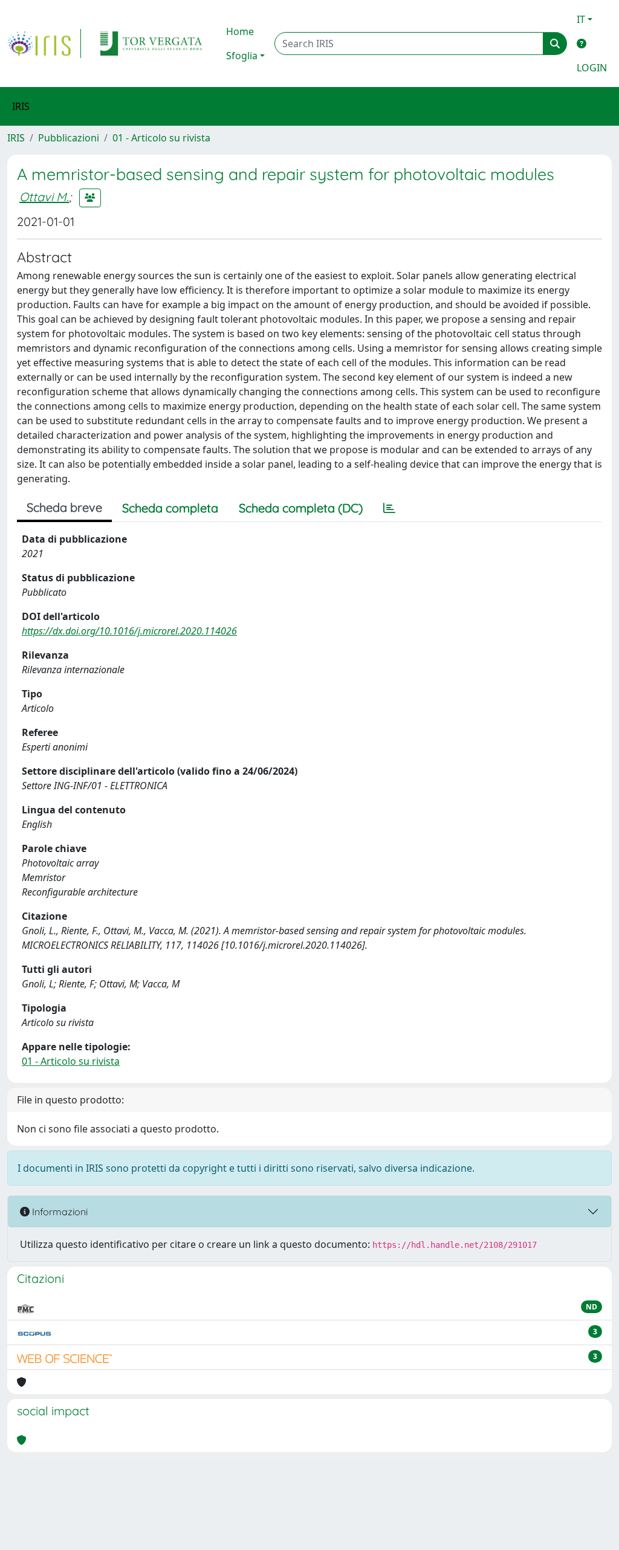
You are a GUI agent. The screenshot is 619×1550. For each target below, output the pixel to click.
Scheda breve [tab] (64, 507)
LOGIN (592, 67)
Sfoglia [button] (242, 55)
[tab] (389, 508)
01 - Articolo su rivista (161, 137)
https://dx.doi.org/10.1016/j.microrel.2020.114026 (129, 631)
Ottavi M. (44, 196)
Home (240, 31)
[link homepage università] (151, 43)
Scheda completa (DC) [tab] (301, 507)
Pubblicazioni (68, 137)
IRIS (16, 137)
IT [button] (581, 19)
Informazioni (59, 1212)
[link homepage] (44, 43)
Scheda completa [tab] (170, 507)
